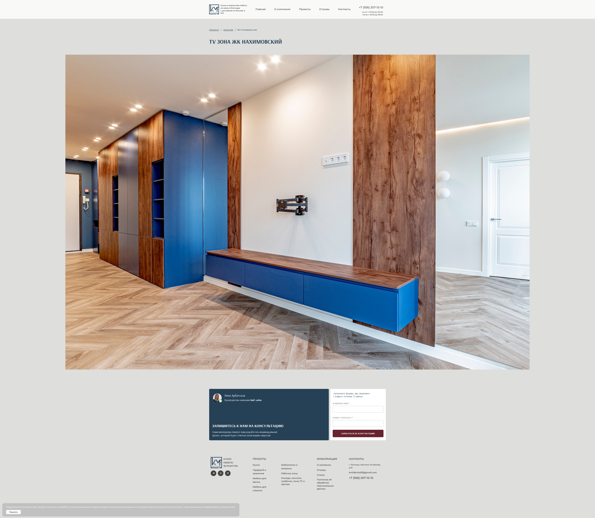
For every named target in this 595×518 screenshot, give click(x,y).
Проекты (214, 29)
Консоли (228, 29)
